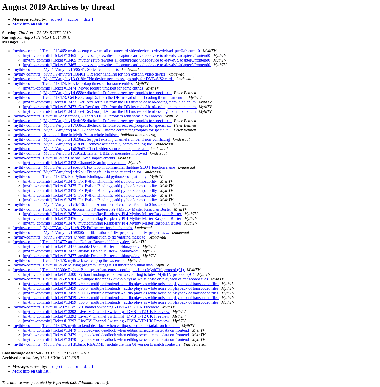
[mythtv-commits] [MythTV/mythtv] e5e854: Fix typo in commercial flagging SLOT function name (94, 167)
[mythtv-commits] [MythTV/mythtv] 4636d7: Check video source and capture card (80, 148)
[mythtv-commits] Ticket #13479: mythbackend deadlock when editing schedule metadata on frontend (96, 325)
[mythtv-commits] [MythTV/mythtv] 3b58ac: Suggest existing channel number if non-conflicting (91, 139)
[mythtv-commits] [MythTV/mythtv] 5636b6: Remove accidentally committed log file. (83, 144)
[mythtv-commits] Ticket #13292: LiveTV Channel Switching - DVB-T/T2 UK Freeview (86, 307)
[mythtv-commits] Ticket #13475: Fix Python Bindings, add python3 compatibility (80, 176)
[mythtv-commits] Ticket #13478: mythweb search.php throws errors (68, 260)
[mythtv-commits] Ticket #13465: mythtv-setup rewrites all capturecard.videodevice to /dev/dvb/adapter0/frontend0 (106, 51)
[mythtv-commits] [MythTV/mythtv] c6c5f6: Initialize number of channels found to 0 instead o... (91, 204)
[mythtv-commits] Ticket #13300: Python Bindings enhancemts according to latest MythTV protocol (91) (98, 269)
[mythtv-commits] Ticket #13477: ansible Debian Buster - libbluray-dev (71, 242)
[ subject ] (56, 19)
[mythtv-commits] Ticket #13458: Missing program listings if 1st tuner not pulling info (83, 265)
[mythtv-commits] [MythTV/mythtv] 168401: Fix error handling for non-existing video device (89, 74)
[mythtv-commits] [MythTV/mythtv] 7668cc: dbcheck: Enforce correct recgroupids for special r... (92, 125)
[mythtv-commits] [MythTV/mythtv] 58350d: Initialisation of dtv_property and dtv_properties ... (91, 232)
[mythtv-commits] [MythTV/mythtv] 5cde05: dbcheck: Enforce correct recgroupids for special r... (92, 120)
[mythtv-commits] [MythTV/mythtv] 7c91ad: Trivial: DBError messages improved (80, 153)
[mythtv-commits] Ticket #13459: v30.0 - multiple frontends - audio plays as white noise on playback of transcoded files (110, 279)
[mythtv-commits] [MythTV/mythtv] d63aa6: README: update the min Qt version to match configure (96, 344)
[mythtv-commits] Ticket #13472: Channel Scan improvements (64, 158)
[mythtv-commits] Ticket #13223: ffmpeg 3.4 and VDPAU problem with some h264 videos (87, 116)
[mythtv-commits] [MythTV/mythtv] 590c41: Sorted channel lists (66, 69)
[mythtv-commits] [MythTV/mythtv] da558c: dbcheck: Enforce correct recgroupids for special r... (92, 93)
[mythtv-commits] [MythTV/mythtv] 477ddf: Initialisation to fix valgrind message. (79, 237)
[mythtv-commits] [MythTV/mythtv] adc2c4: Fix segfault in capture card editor (77, 172)
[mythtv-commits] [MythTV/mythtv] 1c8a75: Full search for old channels (72, 228)
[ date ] (87, 19)
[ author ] (72, 19)
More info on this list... (31, 24)
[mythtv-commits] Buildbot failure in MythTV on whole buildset (65, 134)
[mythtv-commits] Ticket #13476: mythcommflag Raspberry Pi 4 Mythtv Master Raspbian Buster (92, 209)
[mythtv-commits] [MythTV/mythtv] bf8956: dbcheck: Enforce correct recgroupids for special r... (92, 130)
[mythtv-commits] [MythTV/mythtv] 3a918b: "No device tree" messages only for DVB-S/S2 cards (93, 79)
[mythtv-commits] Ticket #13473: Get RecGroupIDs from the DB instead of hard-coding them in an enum (99, 97)
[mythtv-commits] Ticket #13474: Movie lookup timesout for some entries (73, 83)
